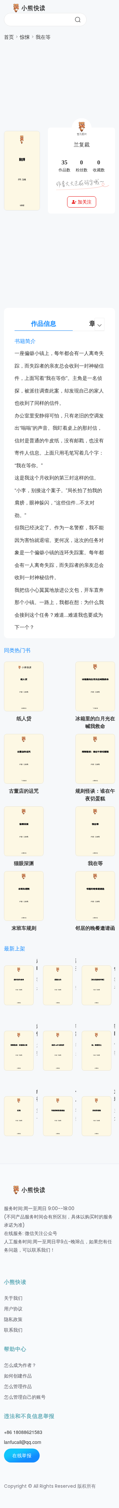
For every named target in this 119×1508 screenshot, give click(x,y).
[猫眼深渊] (24, 831)
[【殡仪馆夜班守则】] (98, 985)
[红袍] (20, 1116)
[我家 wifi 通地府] (59, 1051)
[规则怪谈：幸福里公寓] (20, 1051)
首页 (9, 36)
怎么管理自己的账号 (25, 1397)
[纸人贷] (24, 686)
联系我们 (13, 1330)
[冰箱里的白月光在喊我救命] (95, 686)
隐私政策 (13, 1319)
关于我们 (13, 1298)
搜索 (77, 19)
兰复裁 (82, 144)
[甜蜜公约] (59, 985)
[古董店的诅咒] (24, 759)
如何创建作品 (18, 1376)
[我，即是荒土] (98, 1051)
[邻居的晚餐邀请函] (95, 896)
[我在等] (95, 831)
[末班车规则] (24, 896)
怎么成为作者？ (20, 1365)
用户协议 (13, 1308)
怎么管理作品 (18, 1386)
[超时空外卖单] (20, 985)
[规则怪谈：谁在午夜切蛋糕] (95, 759)
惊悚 (25, 36)
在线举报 (21, 1455)
